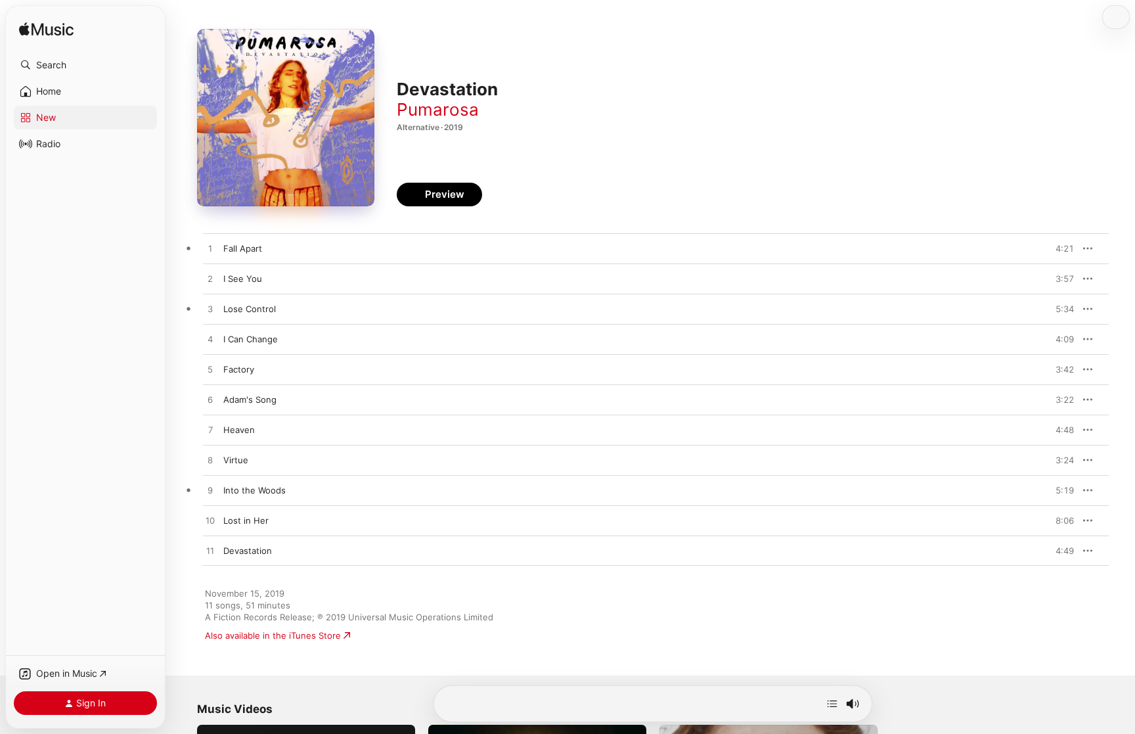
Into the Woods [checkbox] (254, 490)
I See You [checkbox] (242, 278)
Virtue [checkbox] (235, 460)
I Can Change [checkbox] (250, 339)
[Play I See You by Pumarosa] (210, 279)
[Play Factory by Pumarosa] (210, 370)
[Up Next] (832, 704)
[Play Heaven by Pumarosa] (210, 430)
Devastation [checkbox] (247, 550)
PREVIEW (1059, 248)
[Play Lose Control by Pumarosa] (210, 309)
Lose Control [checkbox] (249, 309)
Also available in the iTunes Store (273, 635)
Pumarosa (438, 109)
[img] (46, 29)
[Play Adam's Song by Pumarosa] (210, 400)
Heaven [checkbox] (239, 429)
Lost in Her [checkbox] (246, 520)
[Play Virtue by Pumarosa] (210, 461)
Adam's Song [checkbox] (250, 399)
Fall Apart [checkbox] (242, 248)
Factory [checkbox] (238, 369)
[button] (85, 65)
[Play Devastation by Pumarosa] (210, 551)
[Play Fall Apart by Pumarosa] (210, 249)
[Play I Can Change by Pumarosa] (210, 340)
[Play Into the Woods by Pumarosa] (210, 491)
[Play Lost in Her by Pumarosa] (210, 521)
